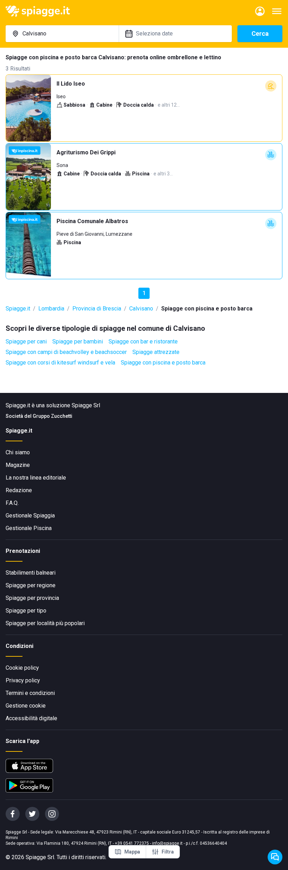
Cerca (260, 33)
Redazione (19, 490)
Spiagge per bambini (77, 341)
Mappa (132, 852)
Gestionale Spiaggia (30, 515)
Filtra (168, 852)
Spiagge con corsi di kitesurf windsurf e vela (60, 362)
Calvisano (141, 308)
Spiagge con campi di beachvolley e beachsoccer (66, 352)
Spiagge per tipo (26, 610)
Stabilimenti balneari (30, 572)
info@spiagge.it (167, 843)
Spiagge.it (18, 308)
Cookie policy (22, 667)
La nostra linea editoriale (36, 477)
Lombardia (51, 308)
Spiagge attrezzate (155, 352)
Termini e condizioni (30, 693)
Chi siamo (18, 452)
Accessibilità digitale (31, 718)
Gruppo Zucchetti (52, 416)
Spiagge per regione (30, 585)
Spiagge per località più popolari (45, 623)
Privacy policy (23, 680)
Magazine (18, 465)
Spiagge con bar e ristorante (143, 341)
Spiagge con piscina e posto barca (163, 362)
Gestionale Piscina (29, 528)
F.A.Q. (12, 503)
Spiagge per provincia (32, 598)
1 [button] (144, 293)
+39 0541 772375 (132, 843)
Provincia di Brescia (96, 308)
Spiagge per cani (26, 341)
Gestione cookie (26, 705)
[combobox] (62, 33)
